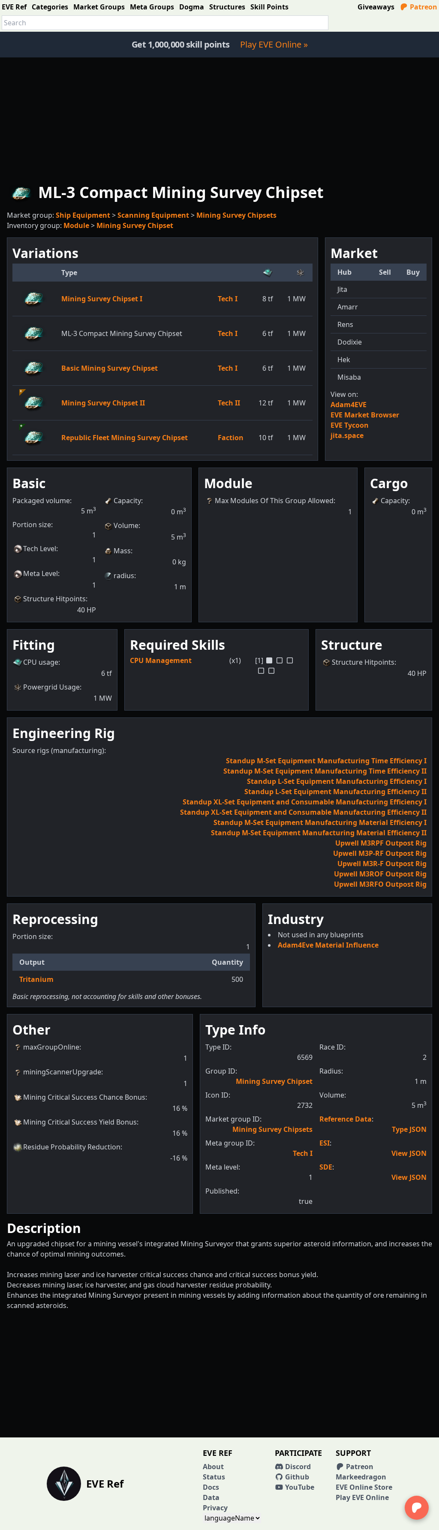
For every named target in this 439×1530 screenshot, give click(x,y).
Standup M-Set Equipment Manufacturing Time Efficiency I (326, 760)
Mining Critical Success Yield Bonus (80, 1122)
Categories (50, 7)
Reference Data (345, 1119)
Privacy (215, 1507)
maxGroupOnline (51, 1047)
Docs (211, 1487)
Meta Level (40, 573)
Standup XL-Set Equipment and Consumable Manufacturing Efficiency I (305, 802)
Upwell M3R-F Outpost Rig (382, 863)
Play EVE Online (362, 1497)
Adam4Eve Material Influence (328, 945)
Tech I (228, 298)
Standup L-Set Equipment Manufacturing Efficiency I (337, 781)
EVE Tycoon (350, 425)
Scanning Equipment (153, 215)
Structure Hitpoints (54, 598)
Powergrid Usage (51, 687)
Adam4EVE (349, 404)
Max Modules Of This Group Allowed (274, 500)
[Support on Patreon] (417, 1508)
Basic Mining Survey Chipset (109, 368)
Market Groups (99, 7)
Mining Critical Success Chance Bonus (84, 1097)
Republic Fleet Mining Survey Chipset (124, 437)
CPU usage (40, 662)
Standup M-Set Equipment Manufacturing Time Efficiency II (325, 771)
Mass (122, 550)
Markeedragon (361, 1477)
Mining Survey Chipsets (236, 215)
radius (124, 575)
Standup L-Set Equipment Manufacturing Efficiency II (335, 791)
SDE (325, 1167)
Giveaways (376, 7)
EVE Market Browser (365, 415)
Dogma (191, 7)
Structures (227, 7)
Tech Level (39, 548)
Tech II (229, 403)
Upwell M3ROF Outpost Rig (380, 874)
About (213, 1466)
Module (76, 225)
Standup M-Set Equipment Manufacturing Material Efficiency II (319, 832)
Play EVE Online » (274, 44)
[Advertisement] (219, 117)
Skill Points (269, 7)
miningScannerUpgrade (62, 1072)
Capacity (127, 500)
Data (211, 1497)
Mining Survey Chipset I (101, 298)
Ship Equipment (83, 215)
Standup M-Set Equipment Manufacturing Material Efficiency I (320, 822)
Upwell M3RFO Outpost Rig (380, 884)
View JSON (409, 1153)
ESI (324, 1143)
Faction (231, 437)
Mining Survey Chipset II (103, 403)
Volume (126, 525)
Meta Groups (152, 7)
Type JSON (409, 1129)
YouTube (298, 1487)
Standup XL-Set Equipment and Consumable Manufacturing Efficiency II (303, 812)
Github (296, 1477)
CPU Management (161, 660)
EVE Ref (14, 7)
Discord (297, 1466)
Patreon (422, 7)
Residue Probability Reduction (71, 1147)
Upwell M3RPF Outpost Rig (381, 843)
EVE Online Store (364, 1487)
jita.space (347, 435)
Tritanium (36, 979)
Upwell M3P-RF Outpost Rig (380, 853)
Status (214, 1477)
